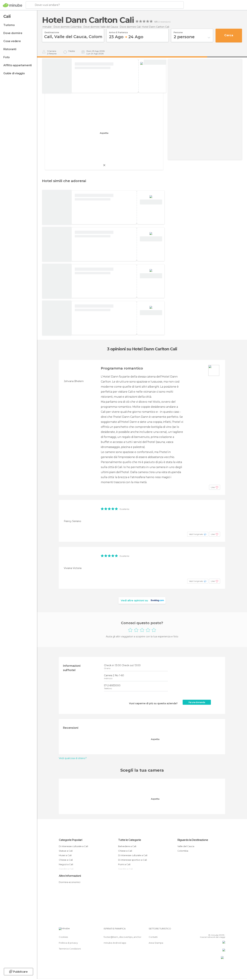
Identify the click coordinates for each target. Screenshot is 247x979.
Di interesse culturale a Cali (73, 846)
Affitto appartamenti (17, 65)
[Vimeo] (217, 929)
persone (178, 31)
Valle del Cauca (185, 846)
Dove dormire (12, 33)
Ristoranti (9, 49)
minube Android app (115, 942)
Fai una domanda (197, 702)
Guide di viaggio (14, 73)
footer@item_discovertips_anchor (122, 937)
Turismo (9, 25)
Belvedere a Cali (127, 846)
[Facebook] (206, 929)
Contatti (153, 937)
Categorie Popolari (70, 840)
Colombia (182, 850)
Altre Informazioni (70, 875)
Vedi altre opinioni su (134, 600)
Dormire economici (69, 882)
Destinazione (52, 31)
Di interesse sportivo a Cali (132, 859)
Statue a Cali (66, 850)
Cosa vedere (12, 41)
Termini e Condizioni (70, 948)
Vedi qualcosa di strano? (73, 758)
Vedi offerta (155, 62)
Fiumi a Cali (124, 864)
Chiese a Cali (66, 859)
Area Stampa (156, 942)
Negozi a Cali (66, 864)
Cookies (63, 937)
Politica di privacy (68, 942)
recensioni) (165, 22)
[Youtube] (222, 929)
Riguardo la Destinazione (192, 840)
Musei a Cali (65, 855)
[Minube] (12, 5)
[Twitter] (211, 929)
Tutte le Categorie (129, 840)
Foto (6, 57)
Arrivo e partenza (118, 31)
